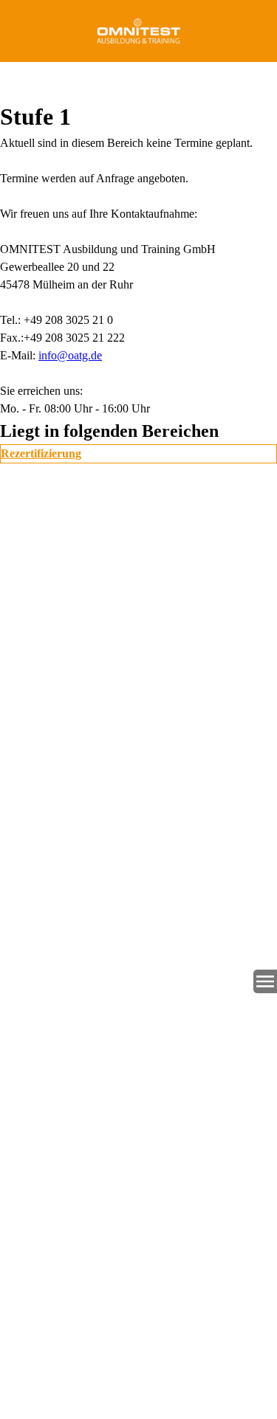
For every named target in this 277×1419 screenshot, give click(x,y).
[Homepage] (138, 31)
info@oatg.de (70, 355)
